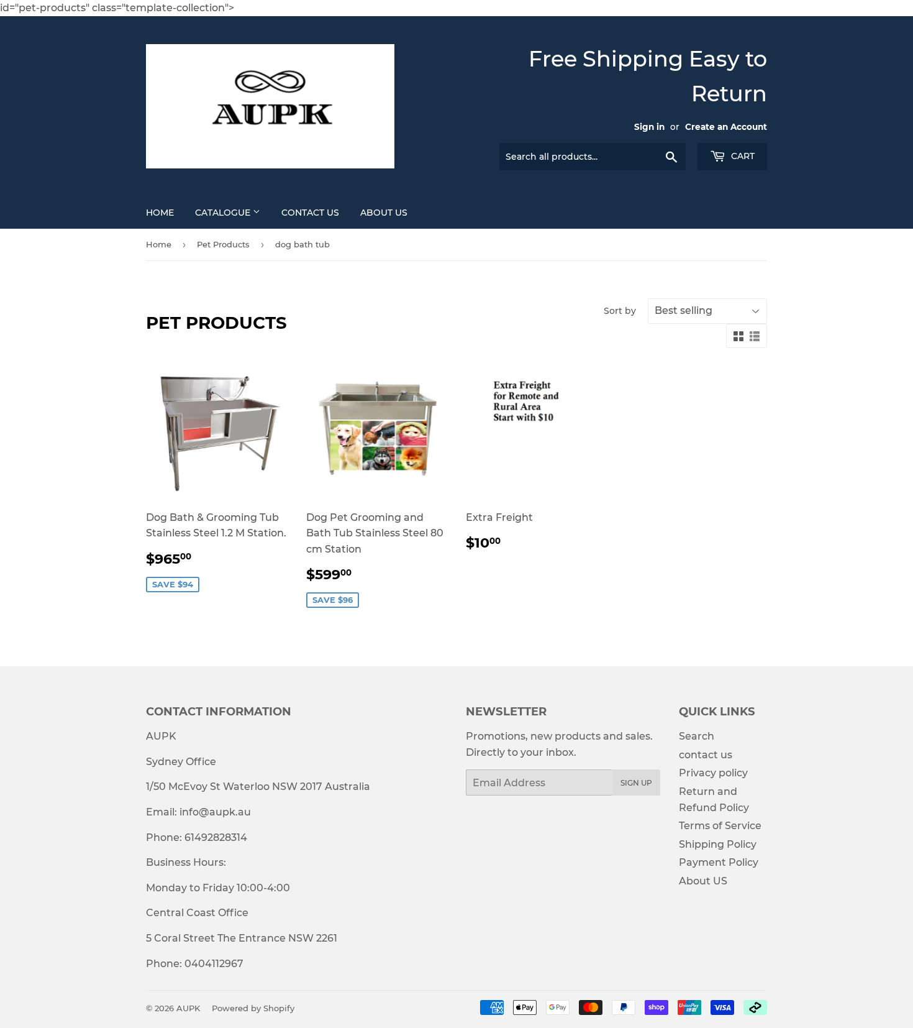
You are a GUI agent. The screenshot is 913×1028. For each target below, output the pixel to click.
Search (696, 736)
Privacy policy (713, 773)
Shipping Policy (717, 844)
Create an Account (726, 127)
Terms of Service (720, 826)
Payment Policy (718, 862)
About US (383, 212)
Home (160, 212)
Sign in (649, 127)
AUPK (188, 1008)
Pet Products (223, 244)
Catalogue (224, 212)
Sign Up (636, 782)
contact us (705, 755)
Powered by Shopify (253, 1008)
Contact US (310, 212)
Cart (742, 156)
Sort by (620, 310)
